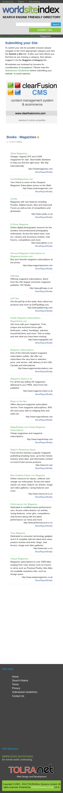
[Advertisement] (31, 620)
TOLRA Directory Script (42, 787)
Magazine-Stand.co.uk (21, 378)
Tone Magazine (17, 533)
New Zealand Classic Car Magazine (27, 475)
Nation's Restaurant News (22, 449)
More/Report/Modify (44, 172)
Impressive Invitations (17, 756)
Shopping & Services (21, 36)
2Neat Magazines (18, 153)
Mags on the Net (18, 401)
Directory (4, 36)
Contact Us (7, 1)
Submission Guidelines (24, 692)
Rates (21, 1)
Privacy (16, 688)
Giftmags (14, 276)
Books (35, 36)
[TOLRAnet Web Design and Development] (31, 773)
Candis (13, 198)
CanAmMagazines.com (21, 179)
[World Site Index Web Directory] (31, 12)
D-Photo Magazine (19, 224)
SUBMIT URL (44, 30)
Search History (20, 680)
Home (15, 676)
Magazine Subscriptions (21, 350)
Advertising (34, 1)
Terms (15, 684)
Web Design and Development (31, 776)
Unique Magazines (19, 558)
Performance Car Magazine (23, 504)
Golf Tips (14, 298)
